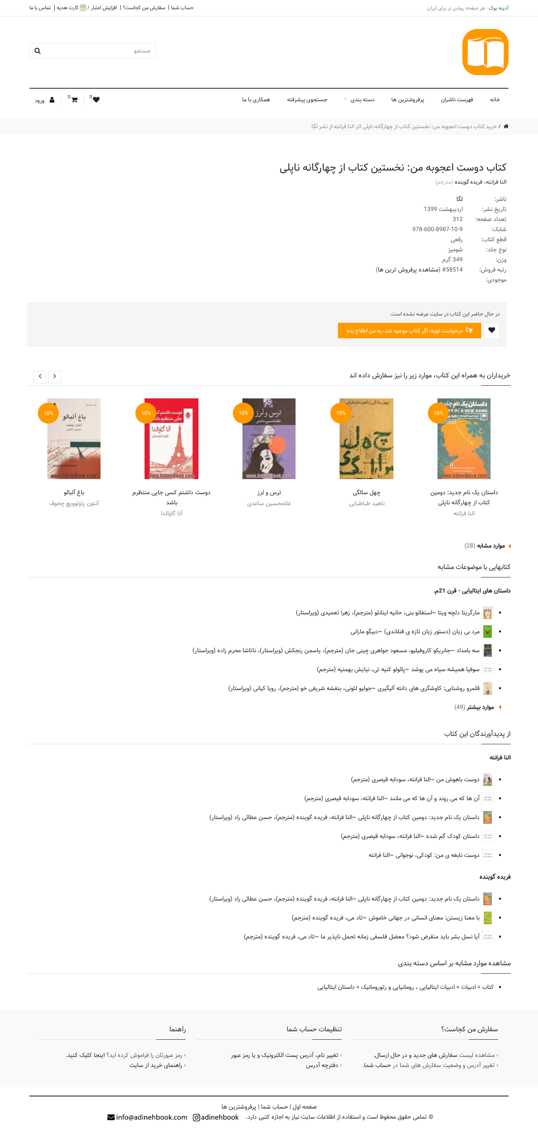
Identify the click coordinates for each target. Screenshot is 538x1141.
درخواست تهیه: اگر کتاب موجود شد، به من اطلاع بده (405, 330)
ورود (40, 100)
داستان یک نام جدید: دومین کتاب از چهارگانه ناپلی (464, 497)
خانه (495, 99)
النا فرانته (496, 182)
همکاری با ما (256, 99)
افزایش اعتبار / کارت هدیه (87, 8)
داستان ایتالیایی (336, 987)
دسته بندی (362, 99)
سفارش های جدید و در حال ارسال (416, 1055)
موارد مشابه (491, 546)
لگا (459, 199)
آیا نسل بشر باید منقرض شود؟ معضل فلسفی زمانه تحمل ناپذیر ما (401, 937)
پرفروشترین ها (407, 99)
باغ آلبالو (74, 492)
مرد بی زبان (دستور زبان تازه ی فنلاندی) (432, 632)
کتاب (488, 987)
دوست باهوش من (458, 780)
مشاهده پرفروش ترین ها (408, 270)
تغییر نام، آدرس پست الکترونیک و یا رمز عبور (284, 1055)
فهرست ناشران (457, 99)
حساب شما (182, 7)
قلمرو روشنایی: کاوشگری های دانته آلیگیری (429, 688)
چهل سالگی (366, 492)
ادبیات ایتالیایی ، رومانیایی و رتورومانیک (408, 987)
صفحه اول (305, 1107)
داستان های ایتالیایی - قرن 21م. (472, 591)
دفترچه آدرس (322, 1065)
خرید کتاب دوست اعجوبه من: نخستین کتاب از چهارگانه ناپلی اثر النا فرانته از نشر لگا (404, 126)
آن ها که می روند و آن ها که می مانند (435, 798)
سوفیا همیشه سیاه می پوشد (446, 669)
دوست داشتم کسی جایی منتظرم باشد (171, 497)
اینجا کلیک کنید (86, 1055)
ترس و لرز (269, 492)
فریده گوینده (469, 182)
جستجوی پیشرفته (307, 99)
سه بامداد (468, 651)
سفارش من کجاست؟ (144, 7)
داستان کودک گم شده (453, 836)
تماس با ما (40, 7)
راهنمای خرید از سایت (155, 1065)
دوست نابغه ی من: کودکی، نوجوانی (438, 855)
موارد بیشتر (480, 707)
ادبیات (468, 987)
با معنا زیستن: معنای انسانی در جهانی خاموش (425, 918)
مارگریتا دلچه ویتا (459, 613)
